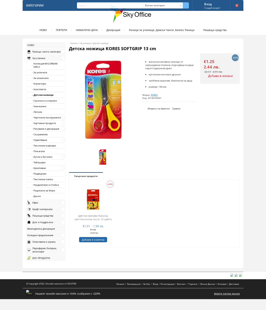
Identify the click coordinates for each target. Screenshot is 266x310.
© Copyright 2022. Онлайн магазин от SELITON (51, 283)
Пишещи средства (215, 30)
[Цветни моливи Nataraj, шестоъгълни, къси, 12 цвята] (93, 199)
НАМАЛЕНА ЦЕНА (87, 30)
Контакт (181, 284)
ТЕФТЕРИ (61, 30)
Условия (222, 284)
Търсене (193, 284)
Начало (74, 43)
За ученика (85, 43)
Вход (208, 3)
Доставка (234, 284)
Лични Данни (207, 284)
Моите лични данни (227, 293)
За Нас (146, 284)
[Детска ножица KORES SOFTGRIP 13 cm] (103, 144)
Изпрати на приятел (159, 108)
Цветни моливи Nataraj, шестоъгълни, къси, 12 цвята (93, 217)
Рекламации (134, 284)
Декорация (113, 30)
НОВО (43, 30)
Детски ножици (100, 43)
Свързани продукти (86, 176)
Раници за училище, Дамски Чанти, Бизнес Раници (161, 30)
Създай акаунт (212, 7)
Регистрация (167, 284)
